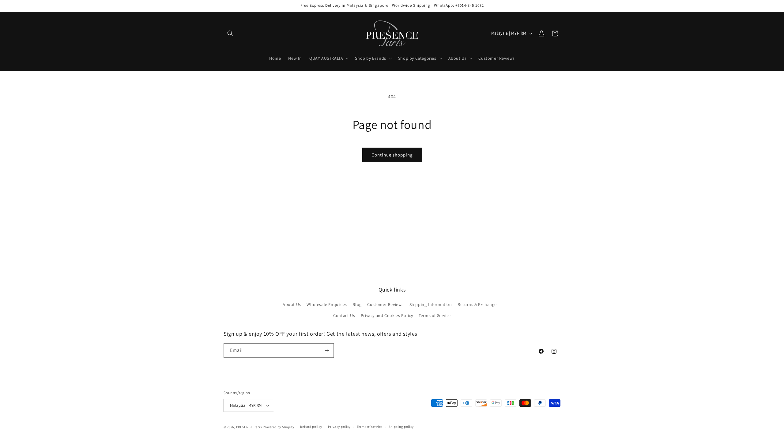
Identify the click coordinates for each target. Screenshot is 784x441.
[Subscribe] (327, 350)
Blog (356, 304)
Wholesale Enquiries (327, 304)
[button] (230, 33)
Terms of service (370, 426)
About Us (292, 304)
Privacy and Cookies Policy (387, 315)
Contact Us (344, 315)
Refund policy (311, 426)
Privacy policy (339, 426)
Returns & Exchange (477, 304)
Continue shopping (392, 155)
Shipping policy (401, 426)
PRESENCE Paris (249, 427)
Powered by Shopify (278, 427)
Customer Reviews (385, 304)
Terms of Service (435, 315)
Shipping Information (430, 304)
